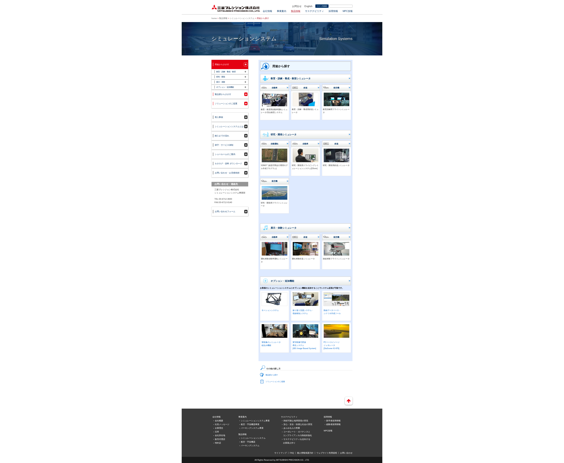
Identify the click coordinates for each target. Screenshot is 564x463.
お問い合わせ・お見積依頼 (227, 173)
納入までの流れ (222, 136)
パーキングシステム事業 (252, 428)
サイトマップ (280, 453)
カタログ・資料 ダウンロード (228, 163)
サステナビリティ (314, 11)
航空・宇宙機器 (248, 442)
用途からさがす (222, 64)
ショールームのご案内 (225, 154)
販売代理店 (220, 439)
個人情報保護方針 (305, 453)
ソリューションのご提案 (275, 382)
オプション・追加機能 (282, 281)
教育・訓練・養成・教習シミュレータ (291, 78)
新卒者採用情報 (333, 420)
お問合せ (297, 6)
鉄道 (305, 88)
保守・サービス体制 (224, 145)
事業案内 (281, 11)
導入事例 (219, 117)
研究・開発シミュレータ (284, 134)
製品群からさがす (223, 94)
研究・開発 (220, 77)
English (308, 6)
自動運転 (274, 144)
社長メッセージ (222, 424)
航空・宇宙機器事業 (250, 424)
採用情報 (333, 11)
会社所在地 (220, 435)
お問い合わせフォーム (225, 211)
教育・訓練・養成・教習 (226, 72)
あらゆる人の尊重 (291, 428)
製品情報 (295, 11)
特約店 (218, 443)
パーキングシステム (250, 445)
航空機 (336, 88)
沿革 (217, 432)
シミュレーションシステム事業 (255, 420)
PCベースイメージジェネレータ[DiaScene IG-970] (332, 345)
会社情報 (267, 11)
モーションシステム (270, 310)
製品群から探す (272, 375)
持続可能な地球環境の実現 (295, 420)
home (214, 18)
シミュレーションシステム (242, 18)
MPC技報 (348, 11)
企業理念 (219, 428)
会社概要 (219, 420)
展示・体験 (220, 82)
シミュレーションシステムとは (229, 126)
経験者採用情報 (333, 424)
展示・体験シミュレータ (284, 228)
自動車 (274, 88)
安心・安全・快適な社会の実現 (297, 424)
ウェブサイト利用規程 (327, 453)
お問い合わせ (346, 453)
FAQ (292, 453)
